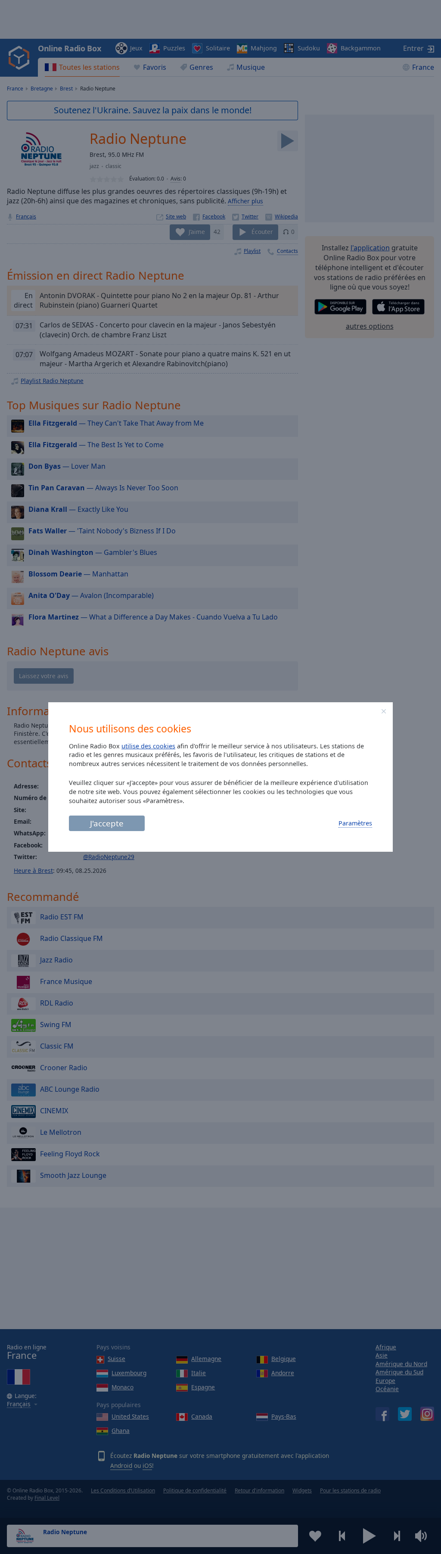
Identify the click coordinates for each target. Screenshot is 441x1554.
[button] (384, 711)
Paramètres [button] (355, 823)
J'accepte (107, 823)
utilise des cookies (148, 746)
